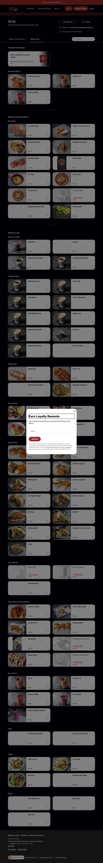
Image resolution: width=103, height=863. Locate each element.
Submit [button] (35, 439)
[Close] (75, 411)
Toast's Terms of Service (53, 447)
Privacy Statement (66, 447)
